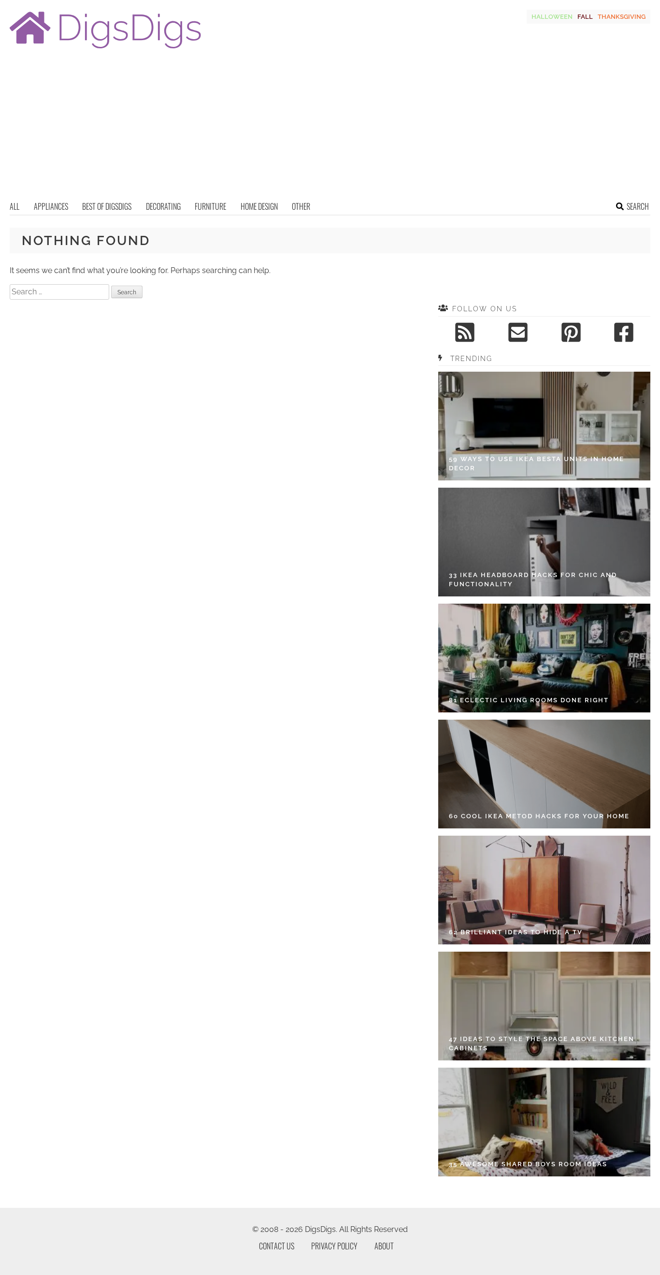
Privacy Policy (334, 1246)
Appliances (51, 206)
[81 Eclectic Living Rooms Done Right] (544, 658)
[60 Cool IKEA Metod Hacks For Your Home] (544, 774)
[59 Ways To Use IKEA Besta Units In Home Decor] (544, 426)
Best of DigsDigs (106, 206)
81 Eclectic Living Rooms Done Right (529, 700)
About (384, 1246)
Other (301, 206)
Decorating (163, 206)
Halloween (552, 16)
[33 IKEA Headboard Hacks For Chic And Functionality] (544, 542)
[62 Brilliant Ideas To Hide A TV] (544, 890)
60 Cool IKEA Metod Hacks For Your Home (539, 816)
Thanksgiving (622, 16)
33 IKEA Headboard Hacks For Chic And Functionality (533, 579)
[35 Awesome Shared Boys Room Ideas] (544, 1122)
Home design (259, 206)
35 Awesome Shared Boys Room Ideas (528, 1164)
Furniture (210, 206)
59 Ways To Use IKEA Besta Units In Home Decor (536, 463)
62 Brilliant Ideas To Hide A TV (516, 932)
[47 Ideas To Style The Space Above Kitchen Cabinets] (544, 1006)
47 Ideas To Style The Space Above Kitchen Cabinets (541, 1043)
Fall (585, 16)
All (14, 206)
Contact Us (276, 1246)
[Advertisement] (330, 128)
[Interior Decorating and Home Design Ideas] (105, 49)
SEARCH (638, 206)
